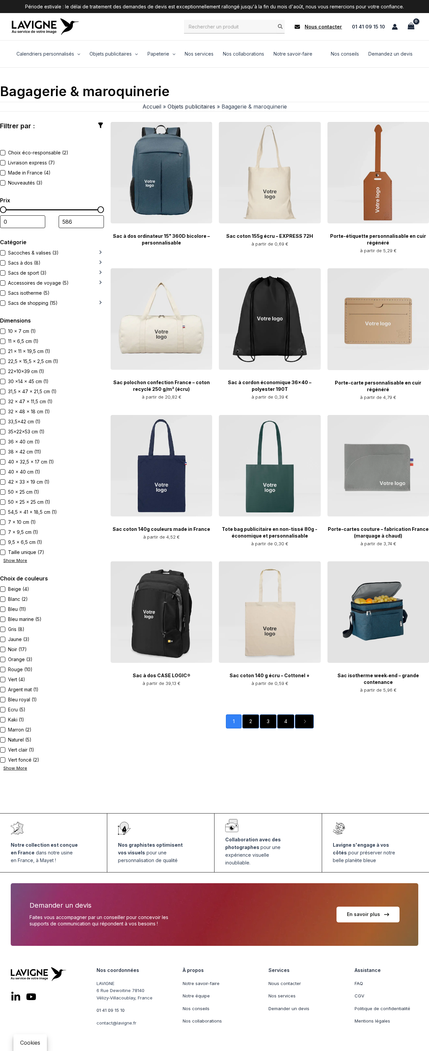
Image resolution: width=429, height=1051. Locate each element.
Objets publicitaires (191, 106)
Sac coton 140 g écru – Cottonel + (270, 675)
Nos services (282, 995)
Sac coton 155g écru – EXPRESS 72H (269, 236)
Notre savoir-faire (201, 983)
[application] (77, 54)
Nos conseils (196, 1008)
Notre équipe (196, 995)
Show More (15, 560)
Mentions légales (372, 1021)
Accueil (151, 106)
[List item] (16, 997)
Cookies (30, 1042)
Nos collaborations (202, 1021)
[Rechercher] (281, 26)
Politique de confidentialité (382, 1008)
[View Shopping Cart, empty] (411, 26)
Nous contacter (284, 983)
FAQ (359, 983)
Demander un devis (288, 1008)
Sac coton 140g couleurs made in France (161, 529)
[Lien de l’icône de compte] (395, 27)
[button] (318, 27)
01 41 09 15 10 (368, 26)
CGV (359, 995)
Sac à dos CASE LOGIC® (161, 675)
